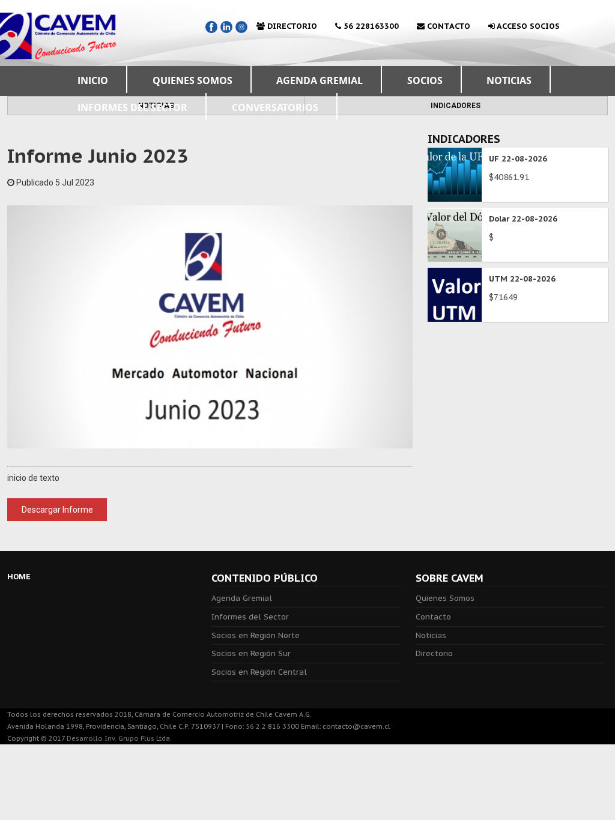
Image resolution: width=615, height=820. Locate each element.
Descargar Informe (57, 509)
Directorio (434, 653)
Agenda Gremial (241, 598)
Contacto (433, 617)
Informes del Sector (250, 617)
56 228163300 (370, 26)
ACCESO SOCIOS (527, 26)
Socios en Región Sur (251, 653)
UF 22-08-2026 (518, 159)
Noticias (431, 635)
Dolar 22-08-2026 (523, 219)
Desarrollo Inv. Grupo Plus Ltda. (119, 738)
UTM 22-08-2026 (522, 279)
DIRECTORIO (291, 26)
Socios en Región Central (259, 672)
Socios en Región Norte (255, 635)
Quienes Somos (445, 598)
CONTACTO (447, 26)
